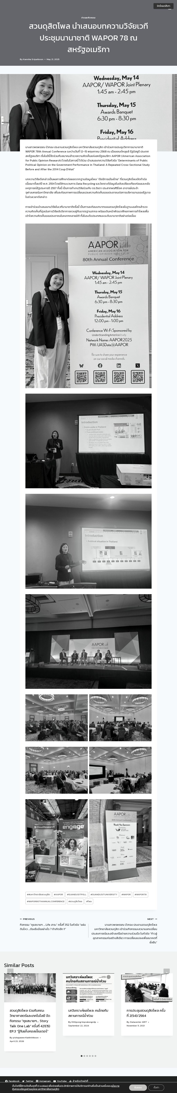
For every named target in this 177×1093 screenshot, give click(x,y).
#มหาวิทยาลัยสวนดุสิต (38, 894)
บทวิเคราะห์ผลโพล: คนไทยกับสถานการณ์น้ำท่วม (88, 1013)
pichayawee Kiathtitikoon (26, 1037)
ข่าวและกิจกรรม (88, 17)
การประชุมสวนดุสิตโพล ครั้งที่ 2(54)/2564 (146, 1013)
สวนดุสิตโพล (75, 901)
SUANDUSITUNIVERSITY (104, 894)
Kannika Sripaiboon (33, 59)
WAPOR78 (141, 894)
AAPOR (58, 894)
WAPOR (126, 894)
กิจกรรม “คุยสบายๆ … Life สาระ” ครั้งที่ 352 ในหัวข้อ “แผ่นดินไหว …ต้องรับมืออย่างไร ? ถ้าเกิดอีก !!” (53, 924)
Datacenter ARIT (138, 1022)
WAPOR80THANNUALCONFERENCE (45, 901)
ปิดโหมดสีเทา (163, 6)
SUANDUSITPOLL (76, 894)
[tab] (81, 1056)
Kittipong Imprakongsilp (84, 1022)
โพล (89, 901)
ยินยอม (138, 1087)
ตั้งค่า (156, 1087)
